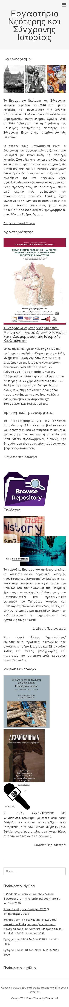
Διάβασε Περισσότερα (19, 223)
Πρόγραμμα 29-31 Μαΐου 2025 (24, 939)
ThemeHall (51, 998)
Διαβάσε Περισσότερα (20, 669)
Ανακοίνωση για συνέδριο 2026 (25, 909)
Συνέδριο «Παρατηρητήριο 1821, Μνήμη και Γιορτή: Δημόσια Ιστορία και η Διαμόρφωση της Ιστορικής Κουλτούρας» (34, 334)
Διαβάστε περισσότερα (20, 457)
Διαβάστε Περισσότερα (49, 628)
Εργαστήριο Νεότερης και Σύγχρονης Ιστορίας (34, 24)
